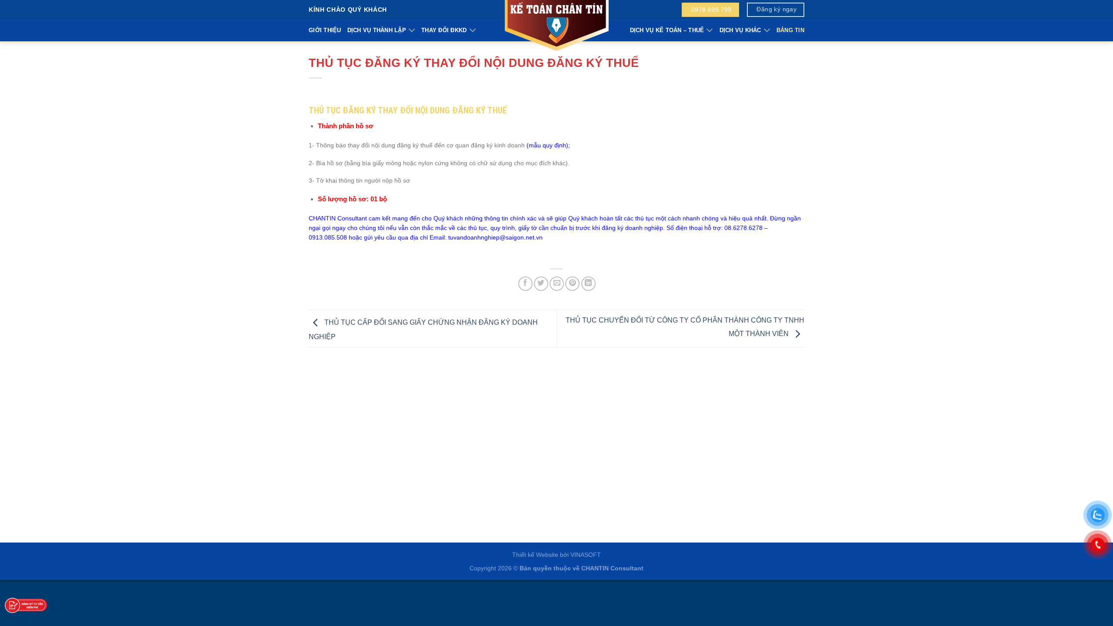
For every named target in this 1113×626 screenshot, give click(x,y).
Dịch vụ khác (740, 30)
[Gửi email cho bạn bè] (557, 283)
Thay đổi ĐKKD (444, 30)
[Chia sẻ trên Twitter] (541, 283)
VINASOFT (585, 554)
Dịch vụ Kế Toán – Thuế (667, 30)
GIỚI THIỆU (325, 30)
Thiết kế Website (535, 554)
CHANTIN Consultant (612, 568)
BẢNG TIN (790, 30)
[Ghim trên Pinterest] (572, 283)
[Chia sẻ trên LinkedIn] (588, 283)
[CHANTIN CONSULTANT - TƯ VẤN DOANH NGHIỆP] (556, 26)
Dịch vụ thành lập (376, 30)
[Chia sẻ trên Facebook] (525, 283)
